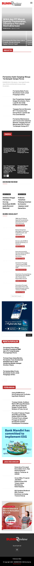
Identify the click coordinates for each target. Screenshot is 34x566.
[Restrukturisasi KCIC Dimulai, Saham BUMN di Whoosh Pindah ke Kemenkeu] (8, 255)
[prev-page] (5, 176)
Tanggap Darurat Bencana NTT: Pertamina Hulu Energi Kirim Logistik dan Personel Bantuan (22, 111)
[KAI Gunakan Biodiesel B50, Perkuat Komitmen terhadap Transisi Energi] (8, 493)
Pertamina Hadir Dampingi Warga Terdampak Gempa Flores (16, 78)
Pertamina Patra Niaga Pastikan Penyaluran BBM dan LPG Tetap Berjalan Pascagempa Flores (12, 350)
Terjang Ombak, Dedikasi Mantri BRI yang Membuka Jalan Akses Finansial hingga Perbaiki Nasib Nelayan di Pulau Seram (20, 405)
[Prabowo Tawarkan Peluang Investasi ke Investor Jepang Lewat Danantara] (24, 190)
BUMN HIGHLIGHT (21, 269)
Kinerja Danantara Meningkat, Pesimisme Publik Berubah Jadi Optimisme (22, 232)
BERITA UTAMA (6, 194)
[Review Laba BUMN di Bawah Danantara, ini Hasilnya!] (8, 244)
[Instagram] (17, 550)
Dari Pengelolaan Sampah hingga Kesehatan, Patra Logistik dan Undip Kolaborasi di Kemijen (21, 101)
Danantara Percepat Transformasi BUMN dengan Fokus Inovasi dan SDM (23, 265)
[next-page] (8, 176)
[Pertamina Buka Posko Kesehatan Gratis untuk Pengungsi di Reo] (7, 92)
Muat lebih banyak (16, 296)
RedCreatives (17, 564)
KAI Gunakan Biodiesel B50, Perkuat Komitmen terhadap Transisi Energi (22, 493)
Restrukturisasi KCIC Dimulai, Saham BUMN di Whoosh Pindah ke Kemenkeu (23, 254)
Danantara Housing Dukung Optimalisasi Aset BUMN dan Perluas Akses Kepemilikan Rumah (23, 276)
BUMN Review (6, 28)
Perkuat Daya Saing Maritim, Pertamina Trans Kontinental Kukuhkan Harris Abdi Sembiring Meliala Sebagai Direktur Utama (13, 361)
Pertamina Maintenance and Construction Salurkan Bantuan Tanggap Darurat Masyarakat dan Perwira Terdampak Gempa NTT (22, 122)
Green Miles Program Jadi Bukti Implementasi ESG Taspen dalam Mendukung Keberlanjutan (22, 482)
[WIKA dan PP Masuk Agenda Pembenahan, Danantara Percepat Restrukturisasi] (17, 19)
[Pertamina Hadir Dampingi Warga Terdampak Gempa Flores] (17, 64)
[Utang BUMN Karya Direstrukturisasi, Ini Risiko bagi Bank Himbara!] (7, 395)
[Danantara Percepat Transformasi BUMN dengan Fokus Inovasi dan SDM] (8, 266)
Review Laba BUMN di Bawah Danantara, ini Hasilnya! (22, 242)
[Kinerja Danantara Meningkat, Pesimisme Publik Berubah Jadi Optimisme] (8, 233)
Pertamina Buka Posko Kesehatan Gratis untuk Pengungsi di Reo (21, 92)
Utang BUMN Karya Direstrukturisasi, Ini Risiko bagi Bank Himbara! (21, 394)
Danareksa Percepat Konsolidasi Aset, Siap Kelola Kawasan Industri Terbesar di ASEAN (22, 287)
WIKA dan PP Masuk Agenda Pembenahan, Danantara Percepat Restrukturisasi (22, 221)
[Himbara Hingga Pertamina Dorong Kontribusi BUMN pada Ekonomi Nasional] (9, 190)
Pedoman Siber (17, 559)
